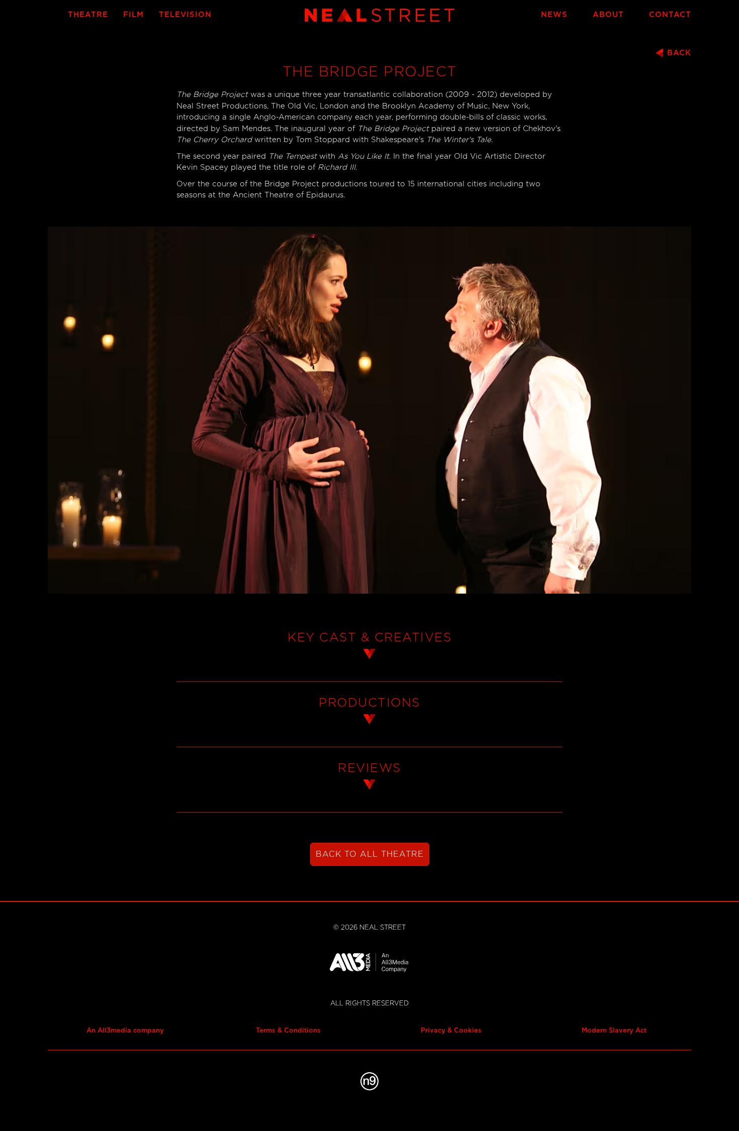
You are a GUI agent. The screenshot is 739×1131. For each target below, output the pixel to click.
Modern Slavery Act (614, 1031)
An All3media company (125, 1031)
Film (133, 15)
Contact (670, 15)
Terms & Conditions (288, 1031)
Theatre (88, 15)
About (608, 15)
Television (185, 15)
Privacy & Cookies (451, 1031)
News (554, 15)
